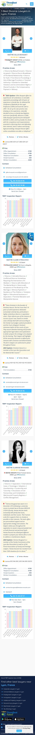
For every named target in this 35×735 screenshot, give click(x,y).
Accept (19, 731)
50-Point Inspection (15, 20)
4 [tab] (19, 46)
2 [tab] (16, 46)
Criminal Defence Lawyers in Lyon (13, 692)
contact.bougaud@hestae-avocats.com (18, 587)
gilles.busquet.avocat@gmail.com (16, 172)
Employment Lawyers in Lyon (12, 694)
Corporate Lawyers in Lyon (11, 689)
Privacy (4, 729)
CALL (8, 51)
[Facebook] (1, 727)
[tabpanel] (17, 39)
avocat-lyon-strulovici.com (15, 387)
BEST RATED (4, 8)
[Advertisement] (17, 658)
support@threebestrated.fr (14, 724)
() (22, 57)
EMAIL (28, 51)
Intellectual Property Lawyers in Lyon (14, 700)
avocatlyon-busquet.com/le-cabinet (17, 177)
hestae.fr (9, 592)
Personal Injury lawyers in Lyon (12, 703)
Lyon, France (8, 685)
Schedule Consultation (13, 168)
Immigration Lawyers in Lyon (12, 697)
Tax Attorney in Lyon (9, 709)
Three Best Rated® (14, 733)
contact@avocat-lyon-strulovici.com (17, 382)
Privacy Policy (26, 728)
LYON (11, 8)
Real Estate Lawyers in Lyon (11, 706)
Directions (22, 62)
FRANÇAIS (29, 8)
